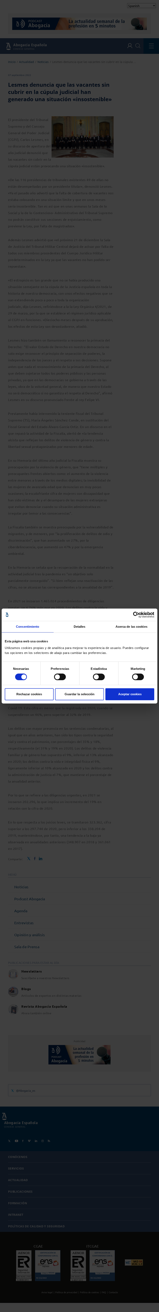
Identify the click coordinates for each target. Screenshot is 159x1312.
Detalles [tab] (80, 626)
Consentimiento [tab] (27, 626)
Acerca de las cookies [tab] (131, 626)
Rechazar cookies (29, 694)
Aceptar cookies (130, 694)
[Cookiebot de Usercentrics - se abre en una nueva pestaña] (136, 615)
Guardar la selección (79, 694)
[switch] (60, 677)
